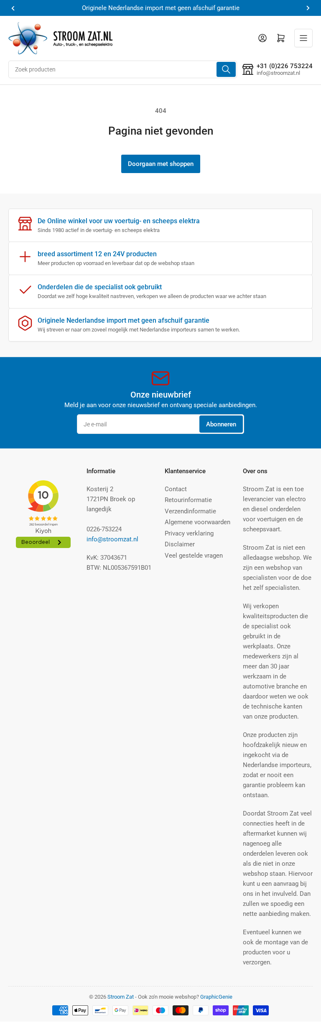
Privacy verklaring (189, 533)
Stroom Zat (120, 997)
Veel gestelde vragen (194, 555)
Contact (176, 489)
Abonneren (221, 424)
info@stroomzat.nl (112, 539)
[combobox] (122, 69)
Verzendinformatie (190, 511)
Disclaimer (180, 544)
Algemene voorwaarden (197, 522)
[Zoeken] (226, 69)
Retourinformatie (188, 500)
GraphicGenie (216, 997)
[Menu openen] (303, 38)
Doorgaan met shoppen (161, 164)
